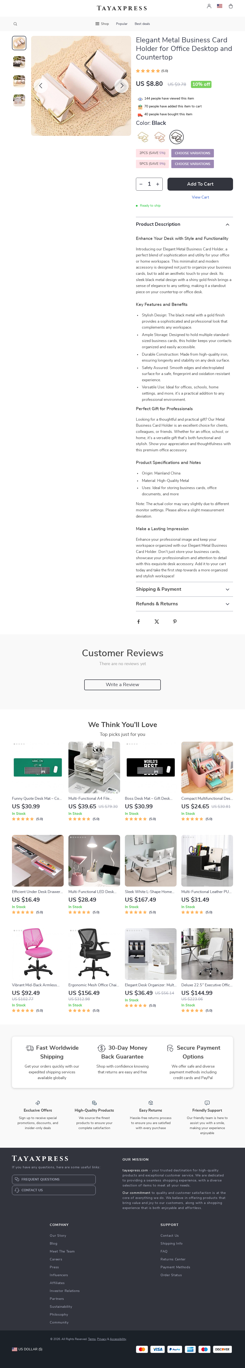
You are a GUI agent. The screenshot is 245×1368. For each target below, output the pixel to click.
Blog (53, 1243)
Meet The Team (62, 1251)
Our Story (58, 1235)
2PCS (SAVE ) (152, 153)
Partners (57, 1299)
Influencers (59, 1275)
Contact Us (170, 1235)
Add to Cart (200, 184)
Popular (122, 24)
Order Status (171, 1275)
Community (59, 1322)
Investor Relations (65, 1291)
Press (54, 1267)
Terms (92, 1339)
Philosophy (59, 1314)
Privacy (101, 1339)
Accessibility (118, 1339)
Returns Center (173, 1259)
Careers (56, 1259)
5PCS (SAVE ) (152, 163)
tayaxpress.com (135, 1170)
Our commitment (136, 1193)
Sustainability (61, 1306)
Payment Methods (175, 1267)
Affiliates (57, 1283)
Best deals (142, 24)
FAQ (164, 1251)
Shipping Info (172, 1243)
